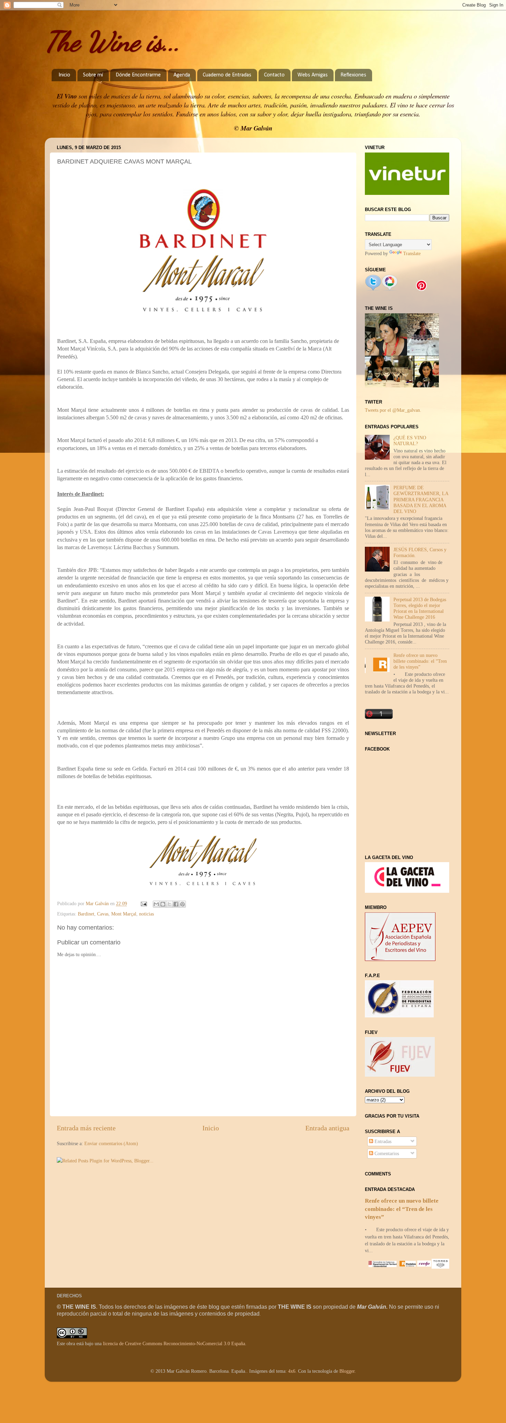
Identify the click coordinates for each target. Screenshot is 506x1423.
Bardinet (86, 914)
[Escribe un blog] (162, 904)
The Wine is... (112, 41)
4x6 (291, 1371)
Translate (412, 253)
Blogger (347, 1371)
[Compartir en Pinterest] (182, 904)
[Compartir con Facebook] (175, 904)
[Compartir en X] (169, 904)
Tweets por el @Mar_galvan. (393, 410)
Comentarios (386, 1153)
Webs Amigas (312, 75)
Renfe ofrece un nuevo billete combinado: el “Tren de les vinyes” (420, 661)
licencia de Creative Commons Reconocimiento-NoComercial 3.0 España (174, 1343)
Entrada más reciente (86, 1128)
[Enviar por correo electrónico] (156, 904)
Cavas (102, 914)
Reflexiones (353, 75)
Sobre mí (93, 75)
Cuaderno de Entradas (227, 75)
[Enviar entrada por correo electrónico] (143, 903)
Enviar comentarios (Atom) (111, 1143)
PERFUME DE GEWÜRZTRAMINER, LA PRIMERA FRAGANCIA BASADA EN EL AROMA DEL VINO (420, 499)
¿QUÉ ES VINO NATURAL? (409, 440)
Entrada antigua (327, 1128)
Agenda (181, 75)
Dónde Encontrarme (138, 75)
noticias (146, 914)
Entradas (382, 1141)
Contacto (274, 75)
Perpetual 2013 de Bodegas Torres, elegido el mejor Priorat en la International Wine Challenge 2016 (419, 608)
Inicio (64, 75)
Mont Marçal (123, 914)
